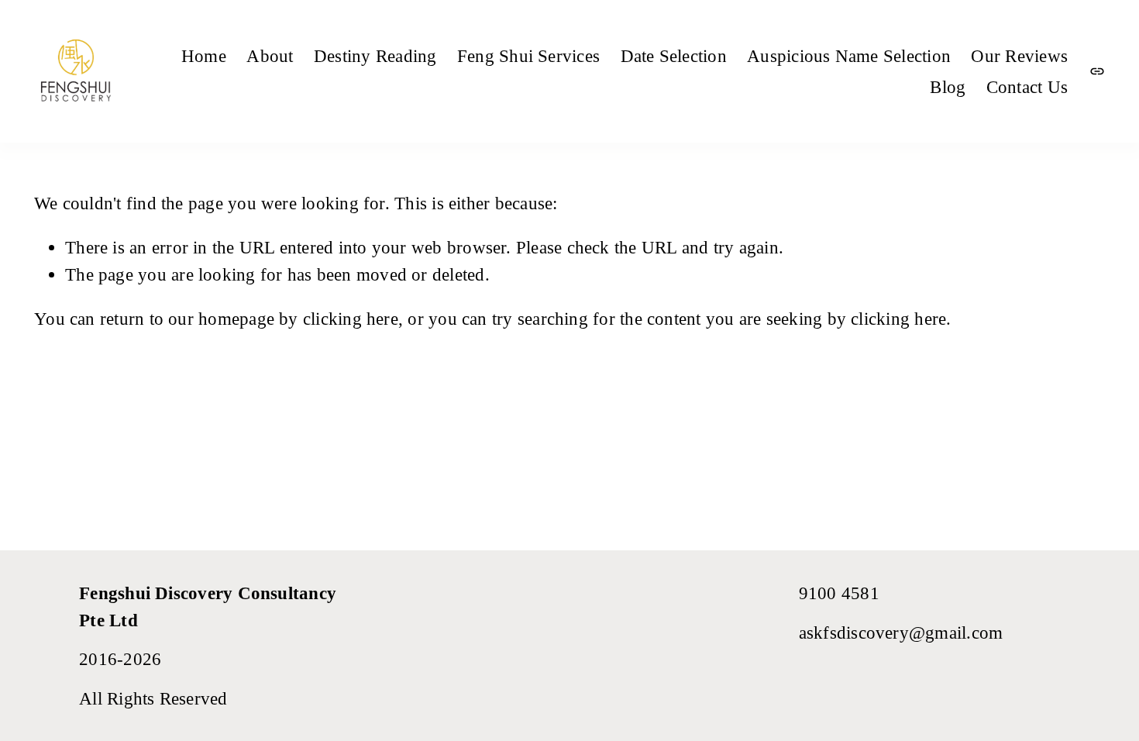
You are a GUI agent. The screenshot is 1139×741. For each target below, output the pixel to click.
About (269, 56)
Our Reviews (1019, 56)
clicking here (350, 318)
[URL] (1097, 71)
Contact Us (1027, 87)
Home (203, 56)
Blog (947, 87)
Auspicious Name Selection (849, 56)
